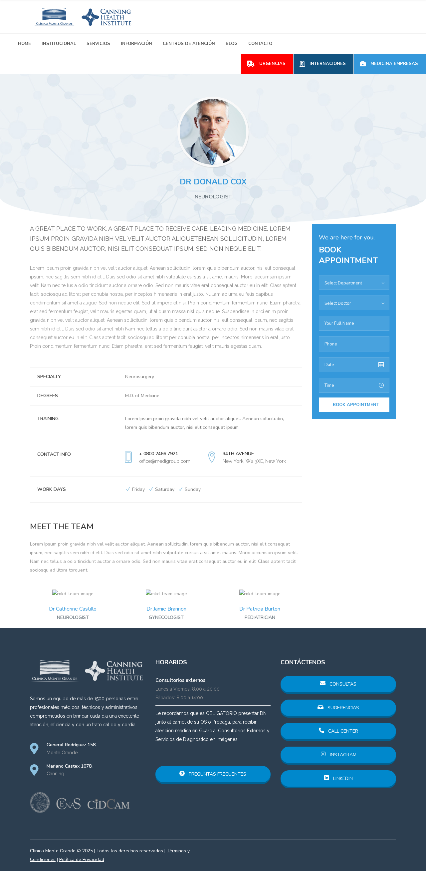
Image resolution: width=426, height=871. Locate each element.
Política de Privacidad (81, 859)
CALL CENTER (342, 731)
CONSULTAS (342, 684)
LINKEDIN (342, 778)
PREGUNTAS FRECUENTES (216, 774)
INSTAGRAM (342, 755)
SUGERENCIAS (342, 708)
